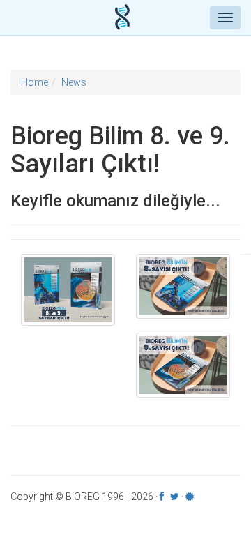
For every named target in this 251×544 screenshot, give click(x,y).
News (73, 82)
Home (34, 82)
